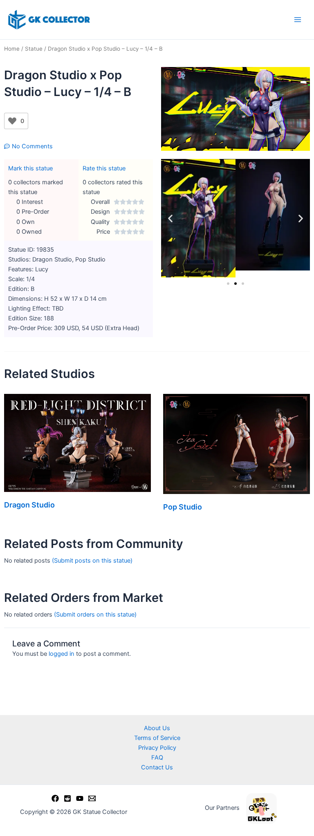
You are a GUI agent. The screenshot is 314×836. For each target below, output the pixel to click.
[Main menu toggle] (297, 19)
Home (12, 48)
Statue (34, 48)
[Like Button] (12, 121)
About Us (157, 728)
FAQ (157, 757)
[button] (170, 218)
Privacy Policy (157, 747)
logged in (61, 653)
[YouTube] (79, 798)
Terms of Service (157, 738)
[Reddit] (67, 798)
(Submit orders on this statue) (95, 614)
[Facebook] (55, 798)
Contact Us (157, 767)
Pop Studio (182, 507)
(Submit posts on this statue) (92, 560)
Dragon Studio (29, 505)
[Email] (92, 798)
